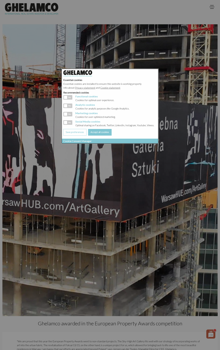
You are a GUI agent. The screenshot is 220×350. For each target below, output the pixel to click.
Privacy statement (85, 87)
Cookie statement (110, 87)
